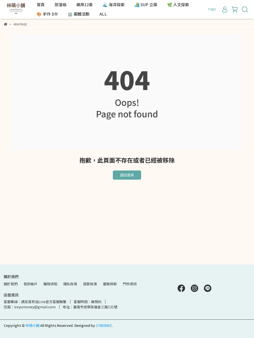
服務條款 (110, 283)
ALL (103, 14)
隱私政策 (70, 283)
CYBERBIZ (104, 325)
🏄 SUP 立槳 (145, 4)
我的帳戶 (30, 283)
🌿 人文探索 (178, 4)
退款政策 (90, 283)
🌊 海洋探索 (114, 4)
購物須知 (50, 283)
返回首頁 (127, 174)
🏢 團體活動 (79, 14)
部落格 (60, 4)
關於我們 (11, 283)
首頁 (41, 4)
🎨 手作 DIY (47, 14)
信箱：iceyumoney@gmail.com (30, 306)
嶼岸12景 (84, 4)
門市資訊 (130, 283)
